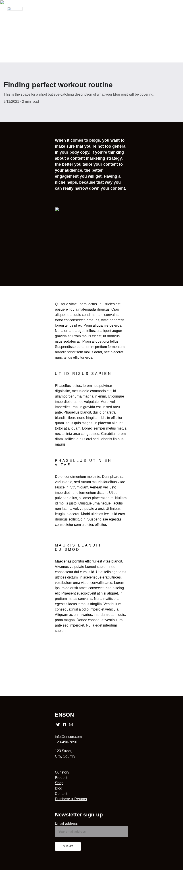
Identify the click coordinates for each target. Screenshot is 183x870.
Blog (58, 788)
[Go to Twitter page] (58, 724)
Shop (59, 783)
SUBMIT (68, 846)
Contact (61, 794)
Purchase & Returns (71, 799)
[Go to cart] (153, 8)
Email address (66, 823)
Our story (62, 772)
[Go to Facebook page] (64, 724)
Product (61, 778)
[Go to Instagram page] (71, 724)
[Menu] (173, 9)
